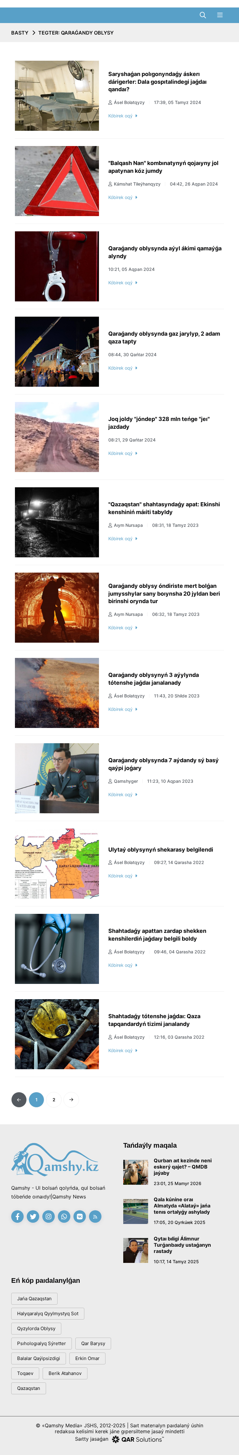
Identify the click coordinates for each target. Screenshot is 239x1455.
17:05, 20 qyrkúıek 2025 (179, 1222)
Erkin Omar (87, 1358)
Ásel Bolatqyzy (129, 102)
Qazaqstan (28, 1388)
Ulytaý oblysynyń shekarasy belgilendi (160, 849)
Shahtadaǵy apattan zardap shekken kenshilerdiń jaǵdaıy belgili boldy (157, 935)
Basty (19, 33)
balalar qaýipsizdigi (38, 1358)
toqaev (25, 1373)
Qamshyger (126, 781)
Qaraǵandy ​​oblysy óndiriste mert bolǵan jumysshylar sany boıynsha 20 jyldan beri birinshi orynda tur (164, 593)
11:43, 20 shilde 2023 (176, 695)
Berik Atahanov (65, 1373)
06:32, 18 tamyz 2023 (175, 614)
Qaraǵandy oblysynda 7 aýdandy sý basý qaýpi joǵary (163, 764)
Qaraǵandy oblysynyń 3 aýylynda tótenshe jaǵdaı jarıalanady (153, 679)
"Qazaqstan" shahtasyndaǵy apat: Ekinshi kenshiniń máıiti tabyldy (164, 508)
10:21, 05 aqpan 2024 (131, 269)
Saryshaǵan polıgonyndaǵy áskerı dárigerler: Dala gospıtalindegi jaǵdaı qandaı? (157, 81)
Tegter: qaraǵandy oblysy (76, 33)
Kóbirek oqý (120, 115)
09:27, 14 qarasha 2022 (179, 862)
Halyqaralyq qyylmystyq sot (47, 1313)
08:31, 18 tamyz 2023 (175, 525)
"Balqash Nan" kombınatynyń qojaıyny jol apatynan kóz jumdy (163, 167)
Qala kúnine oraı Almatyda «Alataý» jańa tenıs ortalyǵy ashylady (182, 1205)
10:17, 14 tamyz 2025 (176, 1261)
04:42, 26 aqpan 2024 (194, 184)
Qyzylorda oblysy (36, 1328)
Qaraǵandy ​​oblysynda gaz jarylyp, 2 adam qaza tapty (164, 337)
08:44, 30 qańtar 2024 (132, 354)
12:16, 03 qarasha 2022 (179, 1037)
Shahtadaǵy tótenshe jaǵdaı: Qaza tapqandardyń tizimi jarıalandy (154, 1020)
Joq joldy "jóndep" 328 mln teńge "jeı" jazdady (159, 423)
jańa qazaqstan (34, 1298)
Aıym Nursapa (128, 525)
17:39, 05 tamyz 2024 (177, 102)
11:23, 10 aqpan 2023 (170, 781)
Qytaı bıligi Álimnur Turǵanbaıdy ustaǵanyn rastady (182, 1244)
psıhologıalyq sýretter (41, 1343)
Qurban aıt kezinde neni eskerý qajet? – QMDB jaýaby (183, 1166)
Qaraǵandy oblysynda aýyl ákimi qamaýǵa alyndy (165, 252)
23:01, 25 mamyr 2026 (177, 1183)
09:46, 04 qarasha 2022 (180, 951)
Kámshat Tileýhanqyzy (137, 184)
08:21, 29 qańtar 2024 (132, 439)
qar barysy (93, 1343)
